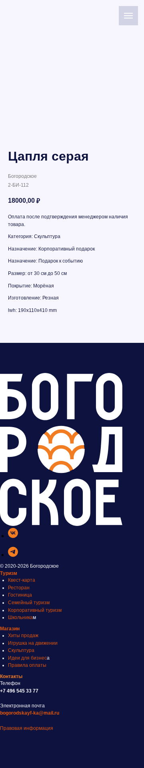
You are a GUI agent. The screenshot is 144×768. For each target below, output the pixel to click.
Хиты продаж (23, 635)
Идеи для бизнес (27, 658)
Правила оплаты (27, 665)
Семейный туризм (29, 602)
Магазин (10, 629)
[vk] (13, 535)
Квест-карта (21, 580)
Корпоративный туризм (35, 610)
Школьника (20, 617)
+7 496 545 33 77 (19, 691)
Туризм (8, 573)
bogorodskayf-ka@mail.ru (29, 713)
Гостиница (20, 595)
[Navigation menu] (128, 15)
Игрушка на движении (33, 643)
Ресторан (19, 588)
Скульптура (21, 650)
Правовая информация (26, 728)
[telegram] (13, 554)
